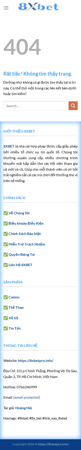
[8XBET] (40, 8)
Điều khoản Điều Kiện (26, 223)
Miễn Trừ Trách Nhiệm (27, 244)
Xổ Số (13, 318)
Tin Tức (15, 328)
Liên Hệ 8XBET (20, 265)
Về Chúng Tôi (19, 213)
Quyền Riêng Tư (22, 254)
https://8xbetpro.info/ (35, 360)
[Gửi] (73, 105)
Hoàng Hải (23, 408)
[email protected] (27, 397)
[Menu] (6, 7)
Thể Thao (16, 307)
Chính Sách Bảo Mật (25, 233)
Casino (14, 297)
